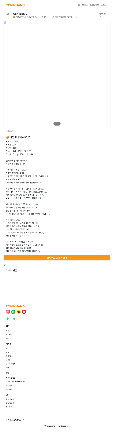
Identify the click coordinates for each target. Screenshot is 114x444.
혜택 (7, 368)
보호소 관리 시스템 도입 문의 (16, 382)
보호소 (85, 5)
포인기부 (9, 407)
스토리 (104, 5)
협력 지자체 (10, 399)
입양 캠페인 (10, 403)
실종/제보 (94, 5)
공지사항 (9, 335)
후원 (7, 338)
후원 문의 (9, 389)
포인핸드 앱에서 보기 (57, 257)
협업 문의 (9, 386)
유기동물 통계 (10, 364)
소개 (7, 331)
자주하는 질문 (10, 378)
